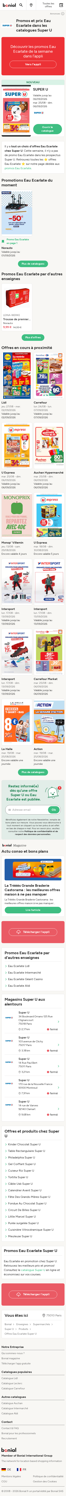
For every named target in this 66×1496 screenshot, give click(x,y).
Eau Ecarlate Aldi (19, 985)
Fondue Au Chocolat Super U (27, 1203)
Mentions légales (11, 1476)
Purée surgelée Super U (23, 1223)
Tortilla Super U (18, 1177)
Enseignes (22, 1324)
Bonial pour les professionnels (18, 1433)
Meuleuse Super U (20, 1236)
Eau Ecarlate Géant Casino (25, 979)
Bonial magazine (10, 1358)
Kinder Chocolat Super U (24, 1144)
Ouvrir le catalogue (47, 129)
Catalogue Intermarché (14, 1408)
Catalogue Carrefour (13, 1388)
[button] (33, 108)
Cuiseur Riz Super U (21, 1170)
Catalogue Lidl (9, 1378)
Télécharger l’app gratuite (16, 1363)
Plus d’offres (33, 337)
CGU (4, 1481)
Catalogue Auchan (12, 1403)
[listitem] (16, 223)
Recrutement (9, 1438)
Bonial (8, 1324)
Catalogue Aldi (9, 1413)
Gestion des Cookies (45, 1481)
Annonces (55, 13)
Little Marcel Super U (22, 1216)
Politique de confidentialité (48, 1476)
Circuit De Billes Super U (24, 1210)
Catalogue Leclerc (11, 1383)
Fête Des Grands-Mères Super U (29, 1197)
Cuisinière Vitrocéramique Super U (31, 1229)
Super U (9, 1329)
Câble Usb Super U (20, 1183)
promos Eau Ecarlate (18, 168)
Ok (54, 809)
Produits (23, 1329)
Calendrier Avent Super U (24, 1190)
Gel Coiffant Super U (22, 1164)
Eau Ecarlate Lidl (19, 966)
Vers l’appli (33, 64)
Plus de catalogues (33, 263)
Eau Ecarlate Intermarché (24, 972)
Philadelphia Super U (21, 1157)
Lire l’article (33, 910)
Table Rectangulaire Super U (26, 1151)
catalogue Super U (33, 1270)
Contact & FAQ (10, 1428)
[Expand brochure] (16, 111)
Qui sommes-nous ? (13, 1353)
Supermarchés (41, 1324)
